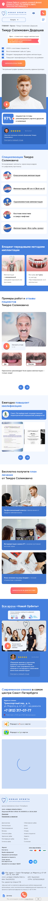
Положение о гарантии (9, 816)
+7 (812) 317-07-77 (17, 710)
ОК (38, 899)
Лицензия (5, 814)
